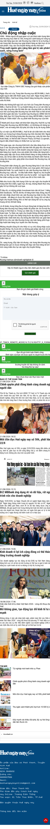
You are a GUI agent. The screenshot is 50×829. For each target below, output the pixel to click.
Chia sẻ (14, 29)
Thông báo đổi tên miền (13, 811)
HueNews (37, 3)
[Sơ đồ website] (24, 3)
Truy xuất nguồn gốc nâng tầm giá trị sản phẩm (25, 48)
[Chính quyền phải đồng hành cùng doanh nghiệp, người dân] (5, 685)
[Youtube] (31, 3)
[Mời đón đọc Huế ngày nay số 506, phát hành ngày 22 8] (5, 698)
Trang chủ (6, 22)
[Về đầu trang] (45, 820)
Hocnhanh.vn (8, 734)
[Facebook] (28, 3)
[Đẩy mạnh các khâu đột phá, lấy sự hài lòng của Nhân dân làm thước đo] (5, 724)
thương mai (4, 260)
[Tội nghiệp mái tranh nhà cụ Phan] (5, 672)
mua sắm (13, 260)
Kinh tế (14, 22)
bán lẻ (30, 260)
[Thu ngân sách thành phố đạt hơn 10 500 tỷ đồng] (5, 711)
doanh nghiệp (22, 260)
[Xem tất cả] (4, 11)
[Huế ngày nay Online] (28, 11)
